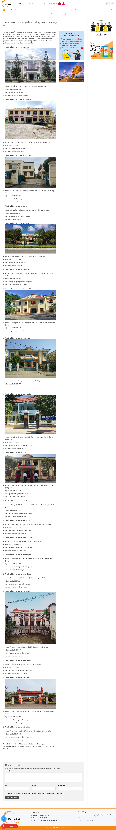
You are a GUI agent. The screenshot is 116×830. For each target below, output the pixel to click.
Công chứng (36, 10)
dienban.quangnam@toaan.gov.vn (20, 262)
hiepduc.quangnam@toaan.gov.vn (20, 387)
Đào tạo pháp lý (107, 10)
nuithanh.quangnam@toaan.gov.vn (20, 513)
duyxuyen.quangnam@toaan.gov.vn (20, 445)
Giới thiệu (9, 10)
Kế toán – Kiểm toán (80, 10)
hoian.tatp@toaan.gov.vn (17, 199)
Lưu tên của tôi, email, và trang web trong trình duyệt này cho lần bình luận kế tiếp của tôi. (36, 793)
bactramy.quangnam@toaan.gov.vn (20, 530)
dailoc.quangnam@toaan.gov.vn (19, 216)
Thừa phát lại (68, 10)
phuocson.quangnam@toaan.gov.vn (20, 567)
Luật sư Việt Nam (26, 10)
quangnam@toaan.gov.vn (17, 92)
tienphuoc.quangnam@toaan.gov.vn (20, 331)
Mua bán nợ (46, 10)
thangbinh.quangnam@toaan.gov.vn (21, 282)
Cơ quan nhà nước (94, 10)
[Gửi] (112, 3)
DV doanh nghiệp (57, 10)
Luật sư (16, 10)
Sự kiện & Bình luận (55, 14)
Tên (6, 785)
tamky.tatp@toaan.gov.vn (17, 148)
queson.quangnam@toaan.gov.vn (20, 494)
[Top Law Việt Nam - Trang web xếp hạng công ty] (8, 4)
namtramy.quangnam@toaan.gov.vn (21, 547)
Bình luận (8, 771)
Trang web (61, 785)
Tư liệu (64, 14)
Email (34, 785)
